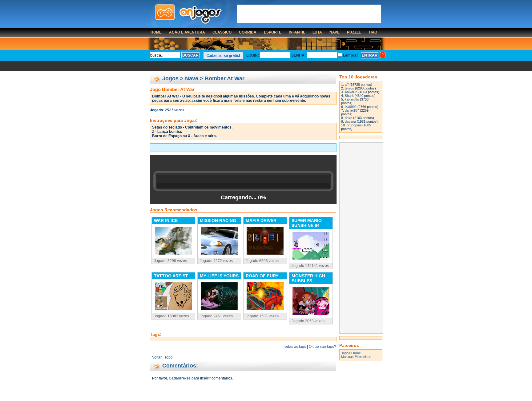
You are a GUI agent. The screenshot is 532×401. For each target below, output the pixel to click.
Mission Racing (218, 220)
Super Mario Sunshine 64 (307, 223)
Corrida (247, 32)
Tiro (373, 32)
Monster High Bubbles (308, 278)
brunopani (354, 125)
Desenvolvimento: (273, 395)
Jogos (170, 78)
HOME (156, 32)
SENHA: (298, 55)
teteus (349, 88)
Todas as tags (294, 346)
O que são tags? (322, 346)
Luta (317, 32)
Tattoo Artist (171, 275)
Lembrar (351, 55)
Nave (334, 32)
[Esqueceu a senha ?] (382, 55)
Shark (349, 95)
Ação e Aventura (187, 32)
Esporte (272, 32)
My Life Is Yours (219, 275)
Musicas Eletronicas (356, 357)
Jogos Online (351, 353)
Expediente (206, 387)
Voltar (157, 357)
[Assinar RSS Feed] (360, 392)
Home (158, 387)
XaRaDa (351, 92)
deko (348, 118)
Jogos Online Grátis (237, 387)
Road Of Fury (262, 275)
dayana (350, 121)
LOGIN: (252, 55)
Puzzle (354, 32)
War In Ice (166, 220)
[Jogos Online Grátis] (188, 15)
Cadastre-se (180, 378)
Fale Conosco (179, 387)
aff (347, 84)
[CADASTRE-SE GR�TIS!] (223, 56)
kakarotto (352, 99)
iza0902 (351, 107)
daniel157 (352, 110)
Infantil (297, 32)
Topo (168, 357)
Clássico (222, 32)
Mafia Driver (261, 220)
